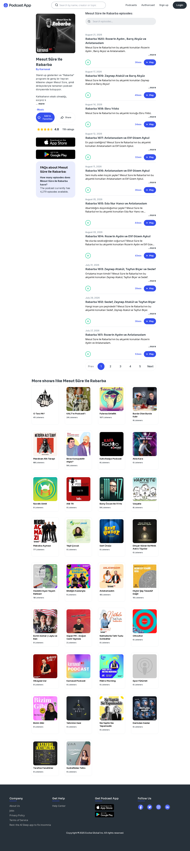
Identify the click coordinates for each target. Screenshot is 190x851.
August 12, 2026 (93, 133)
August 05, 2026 (93, 199)
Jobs (12, 810)
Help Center (59, 805)
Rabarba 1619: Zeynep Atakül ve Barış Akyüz (115, 75)
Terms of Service (19, 820)
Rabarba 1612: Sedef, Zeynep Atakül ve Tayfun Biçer (120, 302)
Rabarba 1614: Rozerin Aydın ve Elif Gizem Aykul (118, 236)
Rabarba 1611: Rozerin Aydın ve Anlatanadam (115, 334)
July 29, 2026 (92, 297)
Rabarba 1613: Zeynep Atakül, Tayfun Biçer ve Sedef (120, 269)
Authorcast (148, 5)
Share (68, 117)
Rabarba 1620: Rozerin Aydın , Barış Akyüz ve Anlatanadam (115, 41)
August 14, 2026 (93, 104)
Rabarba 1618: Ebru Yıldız (102, 108)
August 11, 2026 (93, 166)
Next (150, 366)
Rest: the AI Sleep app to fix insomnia (30, 825)
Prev (91, 366)
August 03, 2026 (93, 232)
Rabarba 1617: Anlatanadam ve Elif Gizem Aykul (117, 138)
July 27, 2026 (92, 330)
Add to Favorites (47, 117)
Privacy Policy (17, 815)
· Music (40, 109)
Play (151, 62)
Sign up (163, 5)
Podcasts (131, 5)
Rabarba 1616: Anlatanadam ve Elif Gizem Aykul (117, 170)
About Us (15, 805)
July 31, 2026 (92, 265)
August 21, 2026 (93, 34)
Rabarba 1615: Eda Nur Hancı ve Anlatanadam (116, 203)
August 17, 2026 (93, 71)
